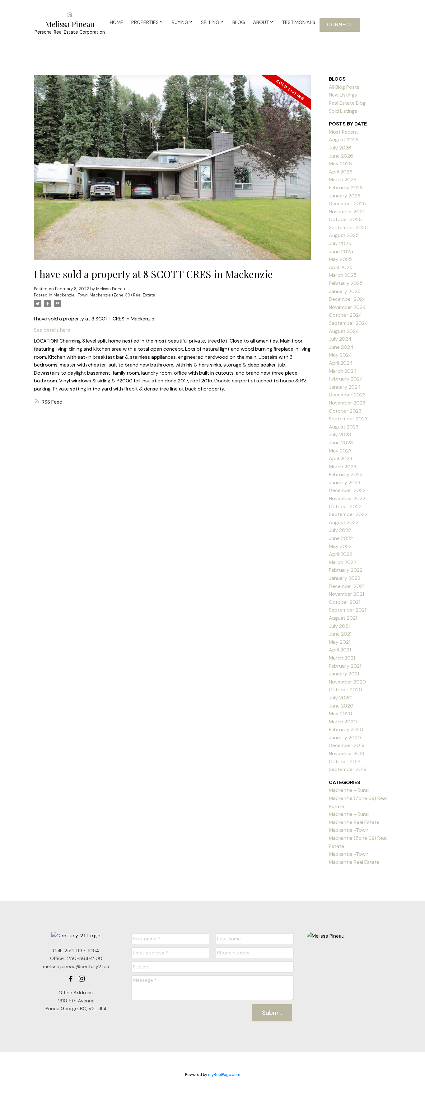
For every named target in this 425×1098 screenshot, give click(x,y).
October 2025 (345, 219)
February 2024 (346, 379)
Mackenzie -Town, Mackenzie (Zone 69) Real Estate (104, 295)
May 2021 (339, 642)
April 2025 (341, 267)
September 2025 (348, 227)
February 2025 (346, 283)
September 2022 (348, 514)
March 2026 (343, 179)
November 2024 (347, 307)
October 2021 (344, 602)
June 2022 (341, 538)
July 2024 (340, 339)
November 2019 (346, 753)
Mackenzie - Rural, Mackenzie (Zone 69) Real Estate (358, 798)
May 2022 (340, 546)
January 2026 (345, 195)
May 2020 (340, 713)
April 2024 (341, 363)
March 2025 (343, 275)
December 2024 (347, 299)
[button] (340, 25)
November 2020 (347, 682)
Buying (180, 22)
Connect (340, 25)
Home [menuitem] (117, 22)
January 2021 (344, 673)
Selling (210, 22)
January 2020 (345, 737)
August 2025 (344, 235)
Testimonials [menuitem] (298, 22)
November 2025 (347, 211)
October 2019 (345, 761)
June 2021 (340, 634)
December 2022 (347, 490)
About (261, 22)
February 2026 (346, 187)
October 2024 (345, 315)
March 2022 (342, 562)
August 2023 (343, 427)
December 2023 (347, 394)
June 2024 (341, 347)
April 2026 (341, 171)
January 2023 (344, 482)
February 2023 (345, 474)
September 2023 (348, 418)
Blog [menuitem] (238, 22)
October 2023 (345, 411)
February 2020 (346, 729)
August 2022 (343, 522)
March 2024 (343, 371)
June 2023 (341, 442)
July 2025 (340, 243)
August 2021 (343, 618)
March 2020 (343, 721)
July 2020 (340, 697)
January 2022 (344, 578)
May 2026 (340, 163)
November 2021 (346, 594)
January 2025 (345, 291)
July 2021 (339, 626)
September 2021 (347, 610)
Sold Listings (343, 111)
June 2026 (341, 156)
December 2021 (346, 586)
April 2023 (340, 458)
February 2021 (345, 666)
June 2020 (341, 706)
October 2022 (345, 506)
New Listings (343, 95)
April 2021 (340, 649)
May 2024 (340, 355)
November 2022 (347, 498)
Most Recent (343, 132)
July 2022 (340, 530)
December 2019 (347, 745)
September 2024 (348, 323)
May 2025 (340, 259)
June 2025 (341, 251)
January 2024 (345, 387)
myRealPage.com (224, 1074)
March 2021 (342, 658)
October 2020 (345, 689)
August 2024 (344, 331)
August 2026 (344, 139)
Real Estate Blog (347, 103)
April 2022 (340, 554)
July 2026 (340, 147)
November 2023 (347, 403)
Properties (145, 22)
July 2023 (340, 434)
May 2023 (340, 450)
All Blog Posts (344, 87)
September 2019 (348, 769)
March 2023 (342, 466)
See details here (52, 330)
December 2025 (347, 203)
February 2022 (345, 570)
